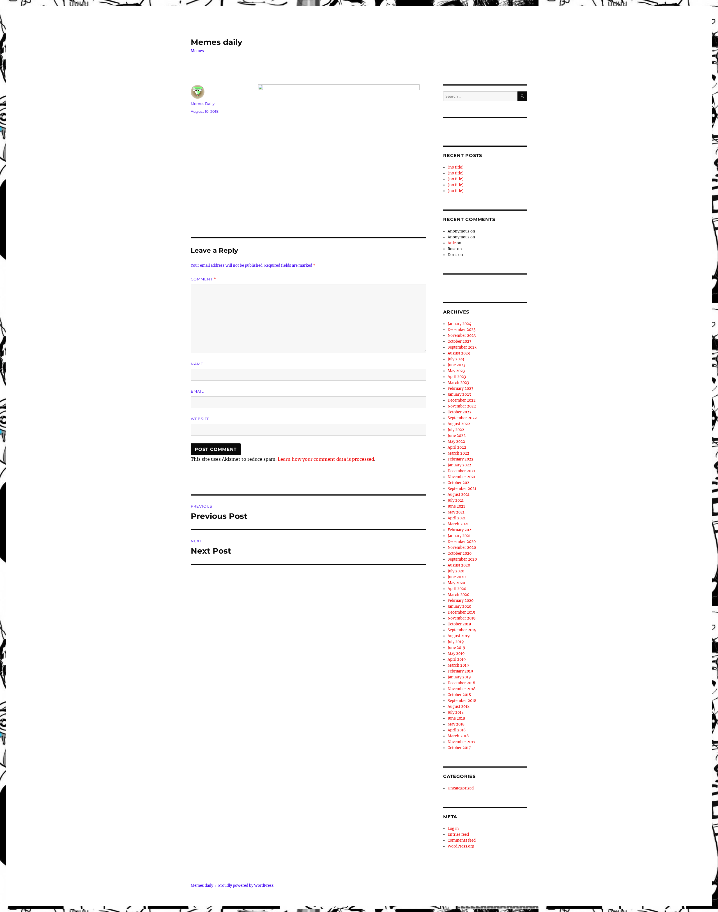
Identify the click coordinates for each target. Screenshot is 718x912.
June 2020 (457, 577)
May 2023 (456, 371)
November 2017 (461, 742)
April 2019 (457, 659)
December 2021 (461, 471)
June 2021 (456, 506)
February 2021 (460, 530)
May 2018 (456, 724)
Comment (203, 279)
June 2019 (456, 647)
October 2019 (459, 624)
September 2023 (462, 347)
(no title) (456, 167)
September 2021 (462, 488)
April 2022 (457, 447)
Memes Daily (203, 103)
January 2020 (459, 606)
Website (200, 418)
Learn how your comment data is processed (326, 459)
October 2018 (459, 694)
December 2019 (461, 612)
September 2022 (462, 418)
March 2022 (458, 453)
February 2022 (460, 459)
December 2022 (462, 400)
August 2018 (459, 706)
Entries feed (458, 834)
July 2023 (456, 359)
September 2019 (462, 630)
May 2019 (456, 653)
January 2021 (459, 535)
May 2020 (456, 583)
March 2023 (458, 382)
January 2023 (459, 394)
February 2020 (460, 600)
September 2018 (462, 700)
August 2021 (459, 494)
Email (197, 391)
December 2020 (462, 541)
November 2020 (462, 547)
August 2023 (459, 353)
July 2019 (456, 641)
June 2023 (456, 365)
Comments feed (462, 840)
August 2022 (459, 424)
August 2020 (459, 565)
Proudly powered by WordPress (246, 885)
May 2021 (456, 512)
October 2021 (459, 482)
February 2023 (460, 388)
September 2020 (462, 559)
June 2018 (456, 718)
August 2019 (459, 636)
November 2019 (462, 618)
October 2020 (459, 553)
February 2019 (460, 671)
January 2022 (459, 465)
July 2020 (456, 571)
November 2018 (461, 689)
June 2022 (457, 435)
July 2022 (456, 429)
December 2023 (461, 329)
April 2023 (457, 376)
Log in (453, 828)
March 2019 (458, 665)
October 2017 (459, 747)
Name (197, 363)
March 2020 (458, 594)
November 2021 (461, 477)
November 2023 (462, 335)
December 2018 (461, 683)
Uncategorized (461, 788)
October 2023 (459, 341)
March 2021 (458, 524)
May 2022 (456, 441)
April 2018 (457, 730)
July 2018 (456, 712)
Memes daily (216, 42)
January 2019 (459, 677)
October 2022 (459, 412)
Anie (452, 243)
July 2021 (456, 500)
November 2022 (462, 406)
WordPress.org (461, 846)
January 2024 (459, 323)
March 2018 (458, 736)
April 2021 (457, 518)
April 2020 (457, 588)
